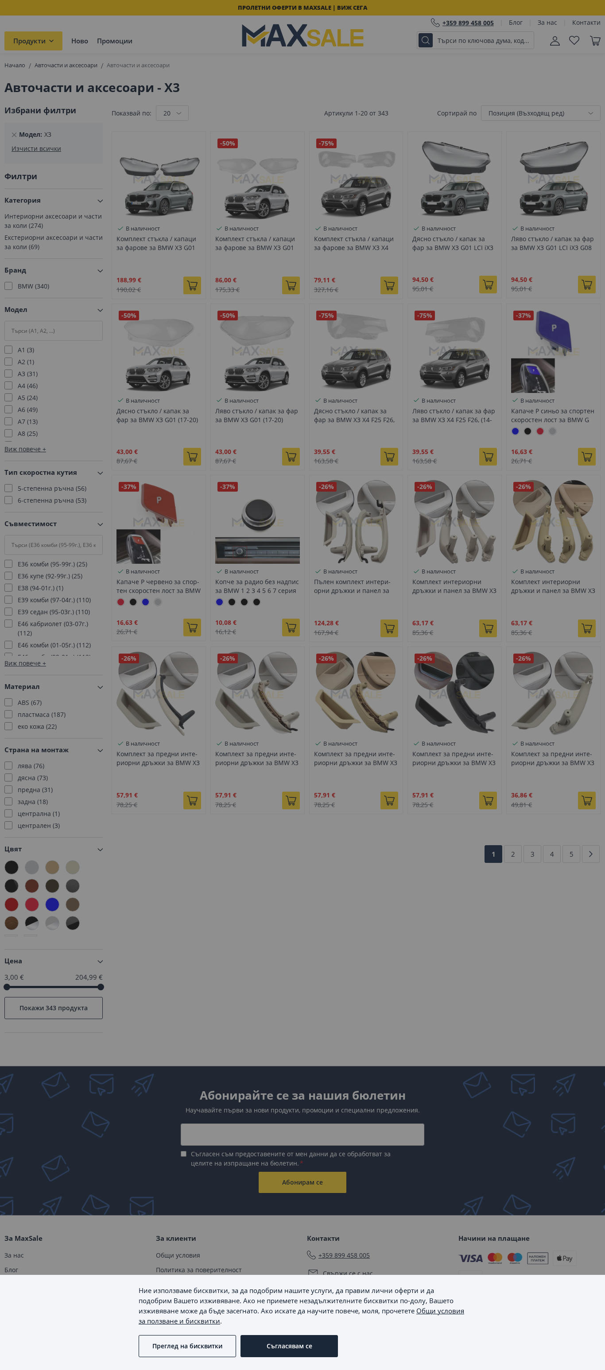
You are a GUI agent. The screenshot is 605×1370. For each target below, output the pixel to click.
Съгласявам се (289, 1346)
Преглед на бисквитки (187, 1346)
